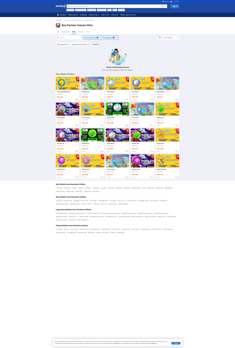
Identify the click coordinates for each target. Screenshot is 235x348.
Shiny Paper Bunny (61, 232)
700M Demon (127, 188)
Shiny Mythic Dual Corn (111, 216)
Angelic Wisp (87, 191)
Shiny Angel (113, 200)
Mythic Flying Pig (171, 216)
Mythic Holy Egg (83, 216)
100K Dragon (67, 188)
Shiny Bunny (59, 229)
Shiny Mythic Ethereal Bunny (145, 213)
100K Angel (59, 188)
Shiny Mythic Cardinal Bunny (161, 213)
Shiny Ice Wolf (74, 229)
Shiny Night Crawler (143, 200)
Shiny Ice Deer (84, 200)
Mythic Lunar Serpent (61, 219)
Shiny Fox (66, 229)
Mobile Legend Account (128, 15)
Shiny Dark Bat (116, 229)
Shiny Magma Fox (106, 229)
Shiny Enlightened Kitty (62, 203)
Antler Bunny (96, 191)
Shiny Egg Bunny (71, 232)
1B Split (83, 203)
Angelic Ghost (70, 191)
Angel (144, 188)
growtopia (121, 10)
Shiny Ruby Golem (84, 229)
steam (114, 10)
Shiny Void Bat (135, 229)
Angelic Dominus (60, 191)
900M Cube (104, 203)
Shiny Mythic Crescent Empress (77, 213)
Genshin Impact (94, 15)
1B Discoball (91, 232)
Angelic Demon (168, 188)
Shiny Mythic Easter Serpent (96, 216)
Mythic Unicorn (162, 216)
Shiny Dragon (93, 200)
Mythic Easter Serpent (62, 216)
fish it (109, 10)
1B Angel (74, 188)
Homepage (59, 20)
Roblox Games (73, 15)
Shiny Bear (59, 200)
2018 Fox (89, 203)
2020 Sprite (111, 188)
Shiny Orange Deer (168, 229)
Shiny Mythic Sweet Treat (93, 213)
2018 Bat (98, 232)
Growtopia (83, 15)
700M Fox (112, 232)
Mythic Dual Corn (73, 216)
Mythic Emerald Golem (137, 216)
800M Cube (96, 203)
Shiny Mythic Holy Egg (124, 216)
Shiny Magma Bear (103, 200)
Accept (176, 343)
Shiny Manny (163, 200)
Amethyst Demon (136, 188)
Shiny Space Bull (125, 229)
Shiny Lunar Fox (122, 200)
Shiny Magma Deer (95, 229)
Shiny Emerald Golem (61, 213)
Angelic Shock (79, 191)
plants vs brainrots (81, 10)
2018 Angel (88, 188)
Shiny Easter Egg (82, 232)
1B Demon (80, 188)
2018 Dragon (96, 188)
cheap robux (70, 10)
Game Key (114, 15)
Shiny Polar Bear (67, 200)
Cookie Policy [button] (116, 343)
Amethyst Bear (120, 232)
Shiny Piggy (76, 200)
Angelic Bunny (151, 188)
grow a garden (91, 10)
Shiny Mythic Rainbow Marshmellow (110, 213)
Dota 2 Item (105, 15)
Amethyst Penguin (123, 203)
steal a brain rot (102, 10)
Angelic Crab (159, 188)
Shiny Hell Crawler (132, 200)
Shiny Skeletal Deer (156, 229)
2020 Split (103, 188)
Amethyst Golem (112, 203)
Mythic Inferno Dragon (150, 216)
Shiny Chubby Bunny (75, 203)
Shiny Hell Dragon (145, 229)
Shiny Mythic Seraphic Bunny (128, 213)
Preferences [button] (154, 343)
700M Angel (119, 188)
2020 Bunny (105, 232)
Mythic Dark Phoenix (83, 219)
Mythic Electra (72, 219)
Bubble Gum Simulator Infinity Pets (73, 20)
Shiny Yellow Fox (154, 200)
